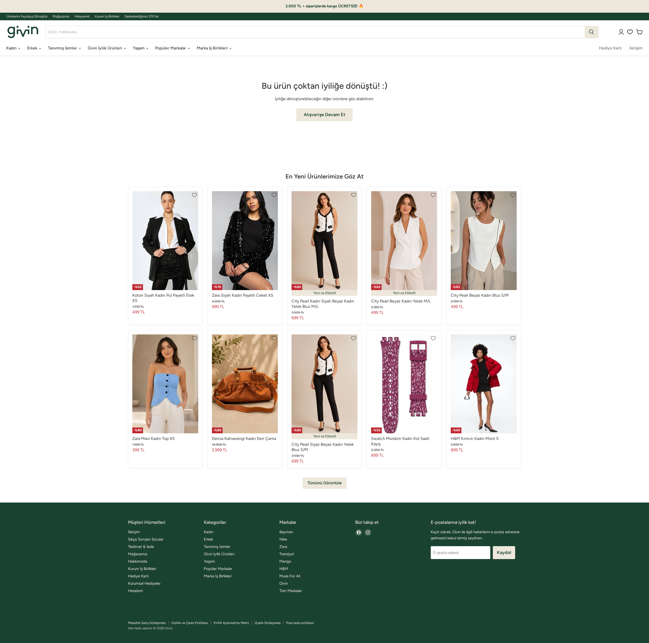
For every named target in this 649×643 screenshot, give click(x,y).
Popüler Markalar (171, 48)
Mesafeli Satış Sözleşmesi (147, 623)
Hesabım (135, 590)
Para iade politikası (300, 623)
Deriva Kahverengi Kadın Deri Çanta (244, 438)
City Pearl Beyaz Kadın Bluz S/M (480, 295)
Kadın (11, 48)
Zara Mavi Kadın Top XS (153, 438)
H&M (283, 568)
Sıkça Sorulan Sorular (146, 539)
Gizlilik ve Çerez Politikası (189, 623)
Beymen (286, 532)
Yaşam (139, 48)
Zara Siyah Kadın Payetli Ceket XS (242, 295)
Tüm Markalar (290, 590)
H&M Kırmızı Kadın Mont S (475, 438)
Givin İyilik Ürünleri (105, 48)
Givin (283, 583)
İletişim (636, 48)
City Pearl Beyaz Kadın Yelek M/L (401, 301)
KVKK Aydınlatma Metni (231, 623)
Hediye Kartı (610, 48)
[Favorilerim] (630, 31)
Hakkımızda (137, 561)
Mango (285, 561)
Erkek (32, 48)
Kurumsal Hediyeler (144, 583)
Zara (283, 546)
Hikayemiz (82, 16)
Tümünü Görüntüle (325, 482)
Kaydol (504, 552)
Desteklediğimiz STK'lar (141, 16)
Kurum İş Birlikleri (107, 16)
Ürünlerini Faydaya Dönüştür (27, 16)
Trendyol (286, 554)
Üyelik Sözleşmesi (268, 623)
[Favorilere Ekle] (194, 195)
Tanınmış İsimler (63, 48)
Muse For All (289, 576)
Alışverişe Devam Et (324, 114)
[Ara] (591, 32)
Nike (283, 539)
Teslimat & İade (141, 546)
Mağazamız (61, 16)
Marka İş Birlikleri (213, 48)
